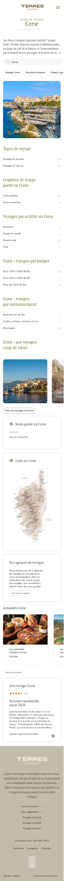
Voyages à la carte (32, 817)
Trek (5, 246)
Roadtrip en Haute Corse (23, 396)
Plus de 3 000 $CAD (14, 284)
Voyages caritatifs (32, 822)
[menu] (58, 7)
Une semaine (10, 195)
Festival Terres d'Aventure (45, 875)
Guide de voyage (24, 29)
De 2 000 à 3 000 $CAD (16, 277)
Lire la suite (13, 656)
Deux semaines (12, 202)
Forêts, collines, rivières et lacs (21, 321)
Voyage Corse (12, 72)
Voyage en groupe (13, 158)
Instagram (32, 848)
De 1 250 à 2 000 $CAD (16, 271)
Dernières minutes (35, 72)
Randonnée (9, 240)
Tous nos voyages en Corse (19, 410)
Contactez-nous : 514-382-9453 (32, 840)
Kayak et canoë (12, 233)
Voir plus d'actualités (14, 672)
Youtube (46, 848)
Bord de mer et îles (14, 314)
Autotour (8, 226)
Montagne (9, 327)
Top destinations (30, 806)
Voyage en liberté (13, 165)
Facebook (18, 848)
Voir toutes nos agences (21, 593)
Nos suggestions (30, 812)
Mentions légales (12, 875)
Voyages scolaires (32, 828)
